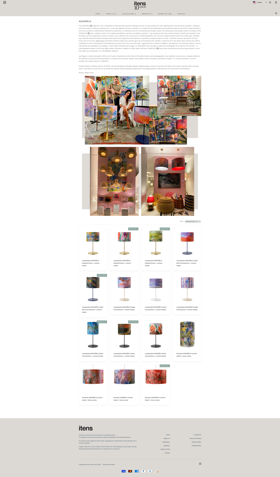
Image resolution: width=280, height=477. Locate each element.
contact (182, 14)
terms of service (195, 438)
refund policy (196, 446)
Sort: (182, 221)
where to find (165, 14)
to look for (197, 435)
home (98, 14)
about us (111, 14)
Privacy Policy (196, 442)
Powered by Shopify (109, 464)
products (146, 14)
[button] (259, 2)
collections (128, 14)
